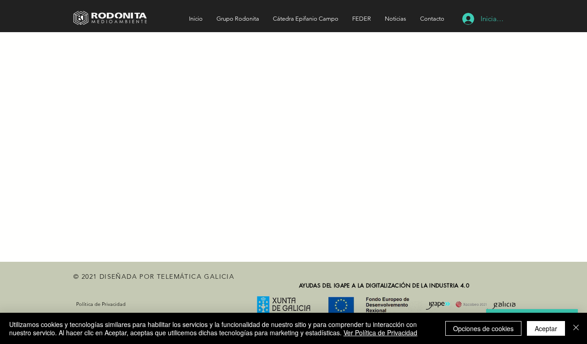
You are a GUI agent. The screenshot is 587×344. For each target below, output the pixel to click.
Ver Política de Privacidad (380, 332)
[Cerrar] (575, 328)
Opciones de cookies (483, 328)
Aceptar (546, 328)
